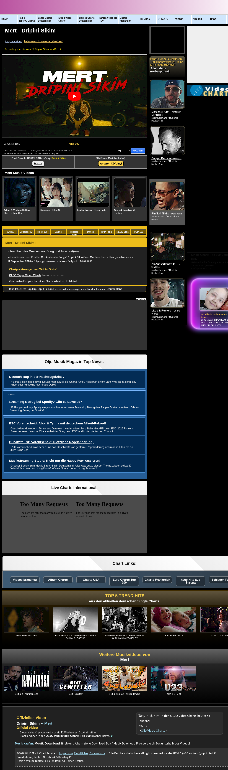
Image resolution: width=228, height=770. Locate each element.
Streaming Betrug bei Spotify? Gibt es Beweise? (45, 402)
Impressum (66, 753)
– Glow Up (50, 210)
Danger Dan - (166, 158)
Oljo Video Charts (153, 730)
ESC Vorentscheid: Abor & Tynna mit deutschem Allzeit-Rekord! (57, 423)
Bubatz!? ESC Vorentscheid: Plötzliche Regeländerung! (51, 442)
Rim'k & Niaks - (166, 213)
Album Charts (58, 579)
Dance (90, 232)
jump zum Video (13, 41)
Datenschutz (97, 753)
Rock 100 (42, 232)
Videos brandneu (25, 579)
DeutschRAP (26, 232)
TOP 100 (138, 232)
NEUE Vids (122, 232)
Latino (58, 232)
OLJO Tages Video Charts (25, 275)
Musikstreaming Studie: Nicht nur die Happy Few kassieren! (54, 460)
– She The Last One (18, 211)
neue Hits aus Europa (190, 581)
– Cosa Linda (91, 210)
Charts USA (91, 579)
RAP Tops (106, 232)
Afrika (10, 232)
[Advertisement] (74, 325)
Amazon (38, 163)
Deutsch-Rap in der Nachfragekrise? (36, 377)
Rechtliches (81, 753)
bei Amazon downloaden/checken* (43, 41)
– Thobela (125, 211)
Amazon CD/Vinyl (111, 163)
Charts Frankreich (157, 579)
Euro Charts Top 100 (124, 581)
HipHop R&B (74, 232)
